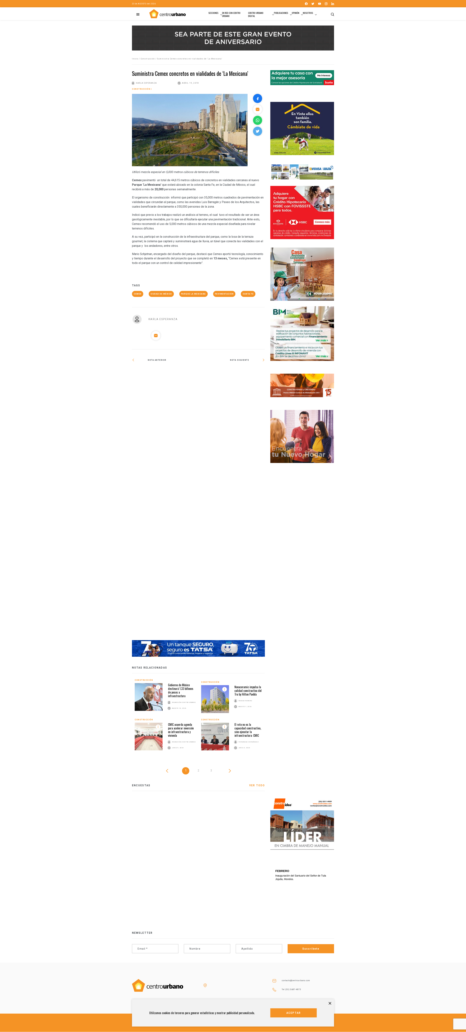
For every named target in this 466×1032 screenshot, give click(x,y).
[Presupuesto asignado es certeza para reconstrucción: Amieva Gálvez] (231, 372)
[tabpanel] (198, 718)
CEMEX (137, 294)
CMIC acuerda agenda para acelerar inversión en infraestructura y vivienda (181, 730)
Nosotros (308, 12)
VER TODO (257, 785)
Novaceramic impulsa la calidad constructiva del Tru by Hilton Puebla (248, 690)
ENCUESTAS (141, 785)
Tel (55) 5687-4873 (291, 989)
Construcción (148, 59)
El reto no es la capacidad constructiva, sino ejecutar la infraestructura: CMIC (247, 730)
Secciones (213, 12)
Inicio (135, 59)
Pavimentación (224, 294)
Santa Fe (248, 294)
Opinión (295, 12)
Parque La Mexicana (193, 294)
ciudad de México (161, 294)
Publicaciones (281, 12)
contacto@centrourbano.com (296, 981)
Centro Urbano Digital (255, 14)
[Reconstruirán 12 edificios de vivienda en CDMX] (165, 503)
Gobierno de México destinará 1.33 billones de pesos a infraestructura (180, 690)
